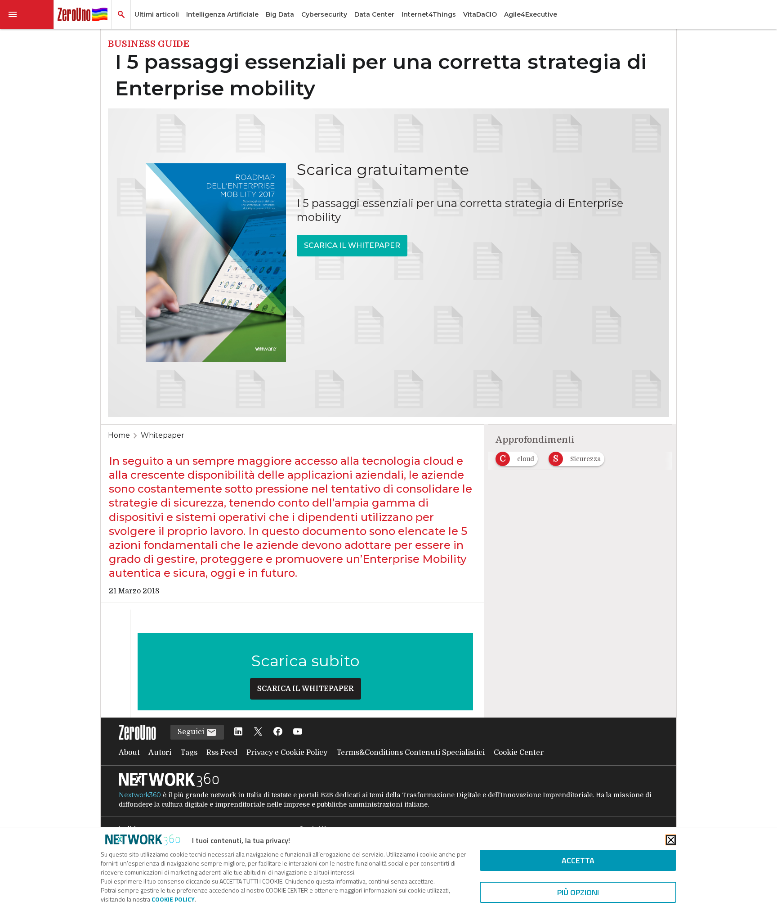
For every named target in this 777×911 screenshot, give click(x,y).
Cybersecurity (324, 14)
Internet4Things (429, 14)
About (129, 753)
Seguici (192, 732)
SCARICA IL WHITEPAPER (352, 245)
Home (119, 435)
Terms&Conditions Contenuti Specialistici (410, 753)
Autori (159, 753)
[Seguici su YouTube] (297, 732)
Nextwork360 (140, 795)
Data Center (374, 14)
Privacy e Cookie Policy (286, 753)
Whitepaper (162, 435)
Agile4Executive (530, 14)
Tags (188, 753)
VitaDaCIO (480, 14)
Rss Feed (221, 753)
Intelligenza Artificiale (222, 14)
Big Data (280, 14)
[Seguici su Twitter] (258, 732)
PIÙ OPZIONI (578, 892)
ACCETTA (578, 860)
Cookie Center (519, 753)
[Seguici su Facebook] (277, 732)
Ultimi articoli (156, 14)
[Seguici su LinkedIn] (238, 732)
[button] (27, 14)
